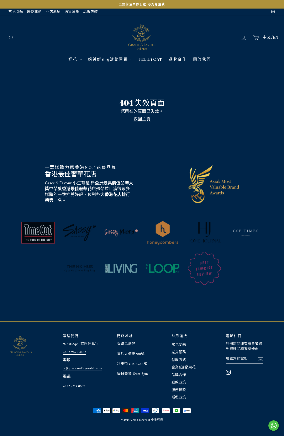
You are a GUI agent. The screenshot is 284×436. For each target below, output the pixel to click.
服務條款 (179, 390)
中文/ (268, 37)
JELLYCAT (151, 59)
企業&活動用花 (184, 367)
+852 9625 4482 (74, 352)
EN (275, 37)
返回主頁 (142, 119)
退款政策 (179, 382)
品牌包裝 (90, 12)
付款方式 (179, 360)
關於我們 (202, 59)
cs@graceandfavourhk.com (82, 368)
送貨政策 (71, 12)
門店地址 (53, 12)
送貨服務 (179, 352)
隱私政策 (179, 397)
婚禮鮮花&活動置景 (108, 59)
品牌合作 (178, 59)
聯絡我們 (34, 12)
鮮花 (73, 59)
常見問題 (15, 12)
